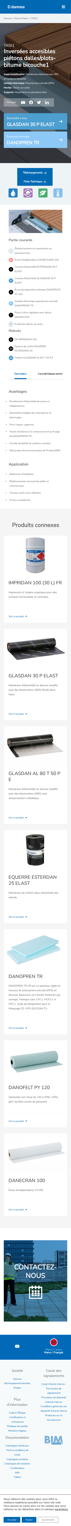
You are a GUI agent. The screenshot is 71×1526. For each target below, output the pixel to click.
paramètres (61, 1509)
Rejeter (29, 1519)
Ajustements (48, 1519)
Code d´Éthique (17, 1413)
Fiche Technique (33, 181)
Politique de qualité (17, 1426)
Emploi (17, 1388)
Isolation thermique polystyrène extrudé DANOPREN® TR (36, 303)
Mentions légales (17, 1430)
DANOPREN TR (26, 976)
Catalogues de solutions (17, 1463)
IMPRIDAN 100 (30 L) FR (35, 583)
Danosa (17, 1379)
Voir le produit (16, 616)
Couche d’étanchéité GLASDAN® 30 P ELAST (35, 281)
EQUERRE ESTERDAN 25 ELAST (33, 880)
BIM (17, 1472)
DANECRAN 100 (27, 1180)
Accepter (11, 1519)
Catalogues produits (17, 1459)
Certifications (17, 1468)
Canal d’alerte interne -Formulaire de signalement (53, 1388)
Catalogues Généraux (17, 1445)
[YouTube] (17, 1346)
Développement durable (17, 1383)
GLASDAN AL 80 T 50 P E (34, 776)
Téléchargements (33, 172)
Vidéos (17, 1477)
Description (20, 373)
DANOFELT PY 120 (29, 1087)
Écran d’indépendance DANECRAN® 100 (37, 260)
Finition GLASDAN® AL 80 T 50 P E (34, 357)
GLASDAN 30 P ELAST (33, 676)
